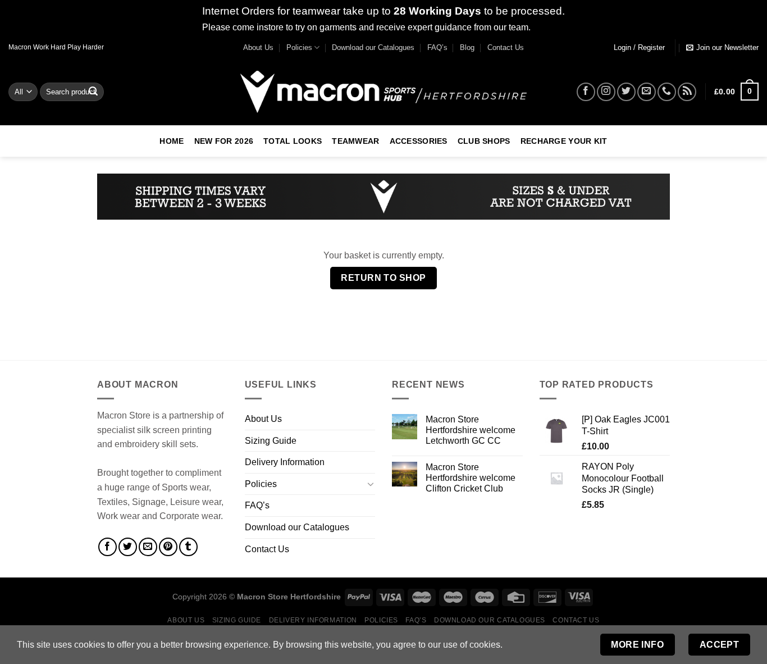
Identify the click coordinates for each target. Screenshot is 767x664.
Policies (299, 47)
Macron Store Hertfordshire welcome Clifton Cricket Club (470, 477)
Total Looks (292, 141)
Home (171, 141)
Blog (467, 47)
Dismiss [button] (549, 27)
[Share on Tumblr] (188, 547)
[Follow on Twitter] (626, 92)
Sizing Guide (270, 440)
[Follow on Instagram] (606, 92)
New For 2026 (223, 141)
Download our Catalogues (373, 47)
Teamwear (355, 141)
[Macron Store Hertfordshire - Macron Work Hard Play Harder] (383, 92)
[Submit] (93, 91)
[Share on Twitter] (127, 547)
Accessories (419, 141)
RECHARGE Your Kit (564, 141)
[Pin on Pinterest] (168, 547)
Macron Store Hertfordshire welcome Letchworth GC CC (470, 430)
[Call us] (667, 92)
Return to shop (383, 278)
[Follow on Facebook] (586, 92)
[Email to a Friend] (148, 547)
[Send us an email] (646, 92)
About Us (258, 47)
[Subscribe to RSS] (687, 92)
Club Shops (484, 141)
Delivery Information (285, 462)
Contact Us (505, 47)
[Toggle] (370, 483)
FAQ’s (437, 47)
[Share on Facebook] (107, 547)
